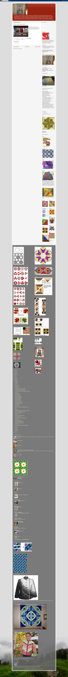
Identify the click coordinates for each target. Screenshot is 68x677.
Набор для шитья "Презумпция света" (23, 494)
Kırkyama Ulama (18, 39)
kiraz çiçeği (16, 527)
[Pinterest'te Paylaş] (30, 38)
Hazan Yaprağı (19, 454)
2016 (15, 370)
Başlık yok (16, 392)
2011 (15, 376)
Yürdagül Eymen (17, 530)
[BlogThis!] (28, 38)
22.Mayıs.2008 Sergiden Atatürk (19, 415)
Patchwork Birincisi (20, 531)
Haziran (16, 387)
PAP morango (20, 488)
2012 (15, 375)
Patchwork (22, 39)
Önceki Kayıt (37, 46)
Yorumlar (51, 243)
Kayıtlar (51, 241)
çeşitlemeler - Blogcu (17, 518)
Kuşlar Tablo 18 (17, 405)
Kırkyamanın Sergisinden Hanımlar (20, 388)
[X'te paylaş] (29, 38)
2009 (15, 379)
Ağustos (16, 385)
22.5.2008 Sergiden (18, 399)
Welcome (15, 537)
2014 (15, 373)
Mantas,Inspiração (20, 482)
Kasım (16, 382)
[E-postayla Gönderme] (25, 38)
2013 (15, 374)
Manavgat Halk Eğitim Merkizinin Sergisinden (21, 425)
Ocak (16, 430)
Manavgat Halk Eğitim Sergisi (19, 421)
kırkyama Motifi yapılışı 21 (19, 402)
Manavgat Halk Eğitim (18, 397)
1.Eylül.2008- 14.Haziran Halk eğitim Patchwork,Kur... (23, 391)
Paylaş (43, 52)
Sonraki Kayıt (16, 46)
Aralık (16, 381)
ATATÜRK (16, 414)
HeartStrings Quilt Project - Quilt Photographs (21, 539)
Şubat (16, 429)
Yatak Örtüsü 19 (17, 404)
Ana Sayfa (27, 46)
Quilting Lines (16, 506)
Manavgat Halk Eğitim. (18, 398)
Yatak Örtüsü (17, 419)
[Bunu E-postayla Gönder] (27, 38)
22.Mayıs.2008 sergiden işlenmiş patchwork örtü (22, 410)
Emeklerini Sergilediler (18, 420)
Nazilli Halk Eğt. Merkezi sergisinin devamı (20, 528)
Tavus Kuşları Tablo (18, 416)
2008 (15, 380)
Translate (49, 114)
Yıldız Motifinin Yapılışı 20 (18, 403)
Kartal (16, 408)
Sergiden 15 (17, 409)
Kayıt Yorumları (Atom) (19, 48)
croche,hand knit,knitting (18, 521)
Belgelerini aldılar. (17, 393)
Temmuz (16, 386)
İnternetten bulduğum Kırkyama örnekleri (19, 519)
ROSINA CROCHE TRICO (18, 512)
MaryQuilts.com (19, 445)
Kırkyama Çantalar (20, 440)
